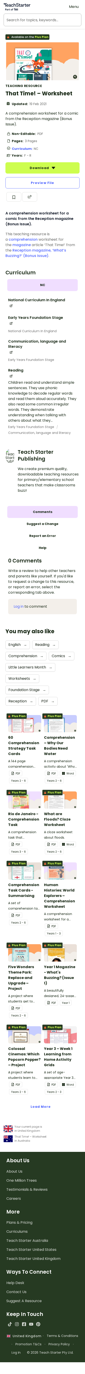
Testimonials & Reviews (27, 1189)
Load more (41, 1106)
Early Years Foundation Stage (31, 360)
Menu (74, 6)
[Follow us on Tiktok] (9, 1324)
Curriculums (17, 1231)
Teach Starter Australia (27, 1240)
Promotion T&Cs (28, 1344)
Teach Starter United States (31, 1249)
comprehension (23, 239)
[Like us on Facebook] (23, 1324)
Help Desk (15, 1282)
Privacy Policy (59, 1344)
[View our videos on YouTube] (31, 1324)
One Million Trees (21, 1180)
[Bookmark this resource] (13, 197)
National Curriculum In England (32, 331)
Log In (16, 1352)
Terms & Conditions (62, 1336)
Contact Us (16, 1291)
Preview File (42, 183)
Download (40, 168)
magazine (21, 244)
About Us (14, 1171)
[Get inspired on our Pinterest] (38, 1324)
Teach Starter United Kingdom (33, 1258)
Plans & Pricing (19, 1222)
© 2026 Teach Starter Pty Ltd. (50, 1352)
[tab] (42, 285)
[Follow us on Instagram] (16, 1324)
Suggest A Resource (24, 1300)
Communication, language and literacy (39, 433)
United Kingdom (25, 1336)
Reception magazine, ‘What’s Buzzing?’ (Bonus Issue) (35, 253)
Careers (13, 1198)
